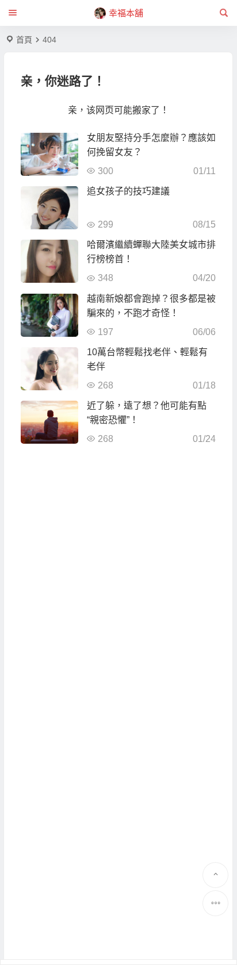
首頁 (24, 39)
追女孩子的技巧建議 (128, 191)
